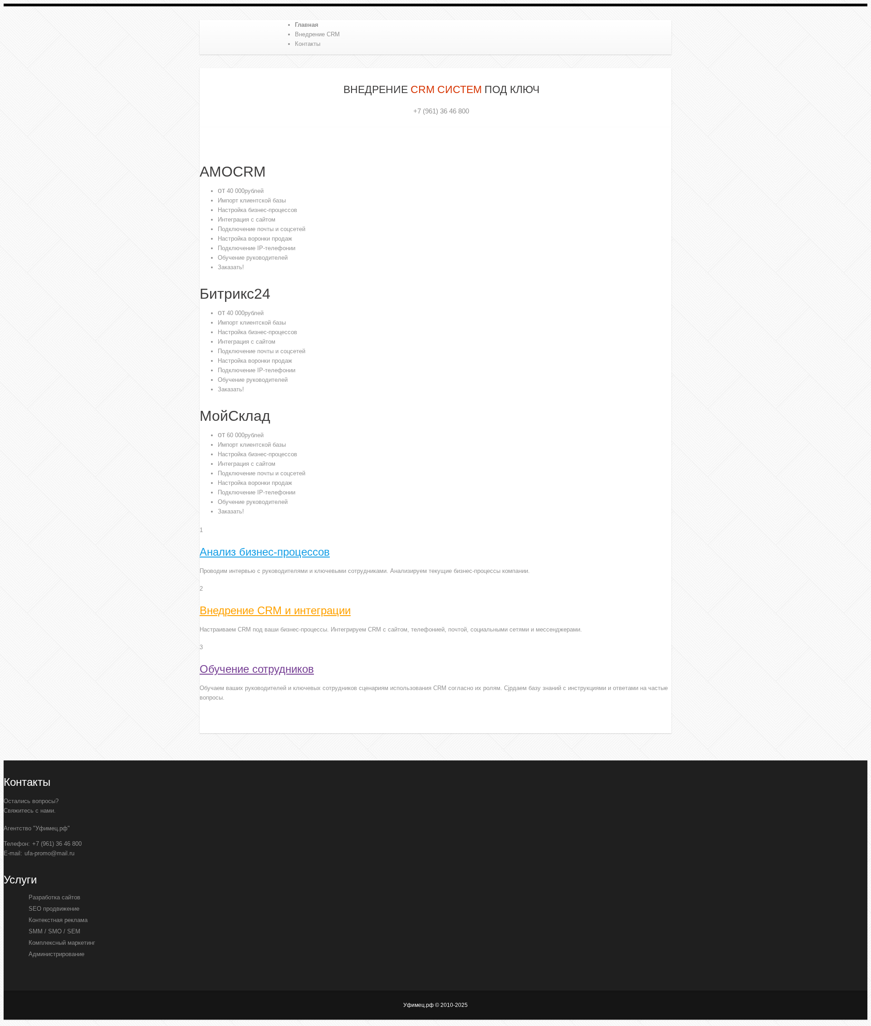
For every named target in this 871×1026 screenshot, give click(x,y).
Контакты (307, 43)
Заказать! (231, 267)
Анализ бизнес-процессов (265, 552)
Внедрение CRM (317, 34)
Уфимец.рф (258, 39)
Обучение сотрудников (257, 669)
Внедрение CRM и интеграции (275, 610)
